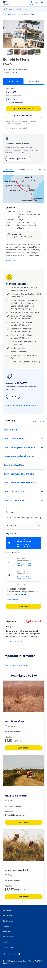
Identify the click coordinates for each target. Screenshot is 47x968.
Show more (11, 260)
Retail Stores (8, 921)
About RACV (7, 931)
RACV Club (7, 910)
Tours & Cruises (9, 14)
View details (23, 748)
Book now (13, 81)
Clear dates (12, 600)
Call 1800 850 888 (25, 115)
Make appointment (18, 158)
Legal (5, 942)
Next (40, 36)
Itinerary (32, 169)
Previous (6, 36)
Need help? (34, 81)
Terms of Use (8, 947)
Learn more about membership (21, 405)
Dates (41, 169)
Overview (8, 169)
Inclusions (20, 169)
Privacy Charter (8, 937)
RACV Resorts (8, 916)
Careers (6, 926)
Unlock (13, 396)
